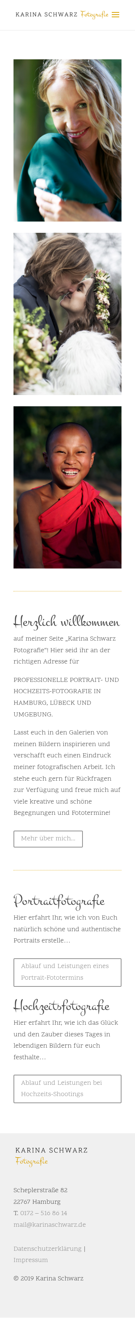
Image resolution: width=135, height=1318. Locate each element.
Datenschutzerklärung (48, 1249)
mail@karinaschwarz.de (50, 1225)
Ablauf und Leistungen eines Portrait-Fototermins (65, 972)
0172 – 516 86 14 (43, 1213)
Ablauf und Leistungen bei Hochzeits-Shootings (61, 1088)
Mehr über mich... (48, 838)
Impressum (31, 1260)
